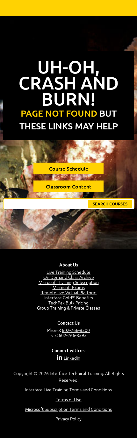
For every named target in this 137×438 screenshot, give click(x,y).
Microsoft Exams (69, 287)
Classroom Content (68, 186)
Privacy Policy (68, 418)
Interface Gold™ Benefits (68, 297)
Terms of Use (69, 399)
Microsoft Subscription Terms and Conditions (68, 409)
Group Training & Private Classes (68, 307)
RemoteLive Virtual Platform (68, 292)
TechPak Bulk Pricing (68, 302)
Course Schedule (68, 168)
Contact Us (68, 323)
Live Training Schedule (68, 272)
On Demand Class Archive (68, 277)
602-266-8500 (76, 330)
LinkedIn (72, 358)
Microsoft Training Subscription (69, 282)
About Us (68, 265)
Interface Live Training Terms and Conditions (68, 389)
